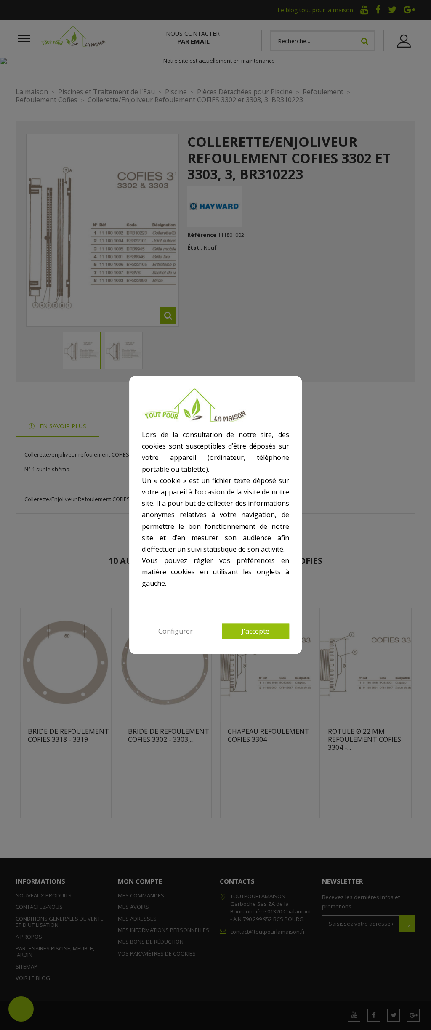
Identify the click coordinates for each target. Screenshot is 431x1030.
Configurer (175, 630)
